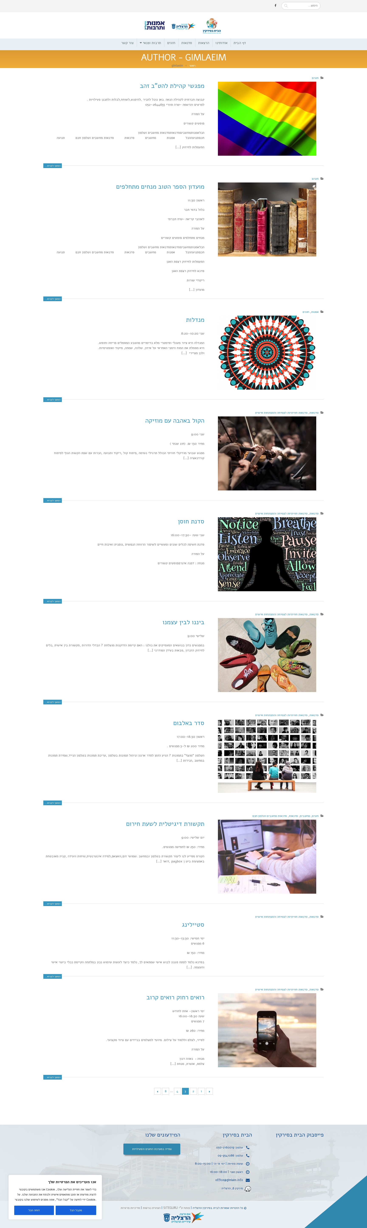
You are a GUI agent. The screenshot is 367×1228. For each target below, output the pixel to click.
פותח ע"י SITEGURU (176, 1208)
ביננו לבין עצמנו (183, 622)
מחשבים (305, 816)
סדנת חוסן (191, 521)
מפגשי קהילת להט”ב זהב (172, 85)
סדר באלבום (188, 723)
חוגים (171, 42)
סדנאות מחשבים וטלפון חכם (270, 816)
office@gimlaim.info (229, 1180)
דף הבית (240, 42)
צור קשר (127, 42)
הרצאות (203, 42)
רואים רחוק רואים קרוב (175, 997)
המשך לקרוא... (53, 165)
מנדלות (195, 319)
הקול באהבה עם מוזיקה (174, 420)
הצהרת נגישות (152, 1208)
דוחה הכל (34, 1210)
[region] (55, 1197)
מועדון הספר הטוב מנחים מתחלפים (160, 186)
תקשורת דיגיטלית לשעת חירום (165, 823)
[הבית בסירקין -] (183, 25)
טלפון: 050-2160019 (229, 1147)
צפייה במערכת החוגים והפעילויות (152, 1149)
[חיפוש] (286, 5)
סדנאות (186, 42)
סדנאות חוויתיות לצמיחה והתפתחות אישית (281, 412)
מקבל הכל (76, 1210)
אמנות (315, 312)
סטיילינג (193, 924)
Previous (209, 1091)
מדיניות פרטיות (130, 1208)
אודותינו (221, 42)
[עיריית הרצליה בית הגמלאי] (183, 1218)
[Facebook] (275, 5)
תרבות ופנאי (152, 42)
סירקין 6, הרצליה (232, 1188)
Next (157, 1091)
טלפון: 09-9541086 (230, 1155)
